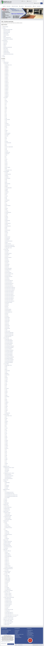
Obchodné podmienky (7, 30)
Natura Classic (7, 318)
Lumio (6, 127)
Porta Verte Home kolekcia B (9, 291)
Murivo (6, 523)
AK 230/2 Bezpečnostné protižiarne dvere (11, 494)
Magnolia (6, 217)
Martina (6, 391)
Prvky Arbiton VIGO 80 (8, 602)
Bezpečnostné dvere (6, 489)
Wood (6, 168)
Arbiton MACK (7, 576)
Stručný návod (6, 41)
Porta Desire (7, 260)
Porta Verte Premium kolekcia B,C (10, 288)
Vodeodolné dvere (7, 509)
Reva (6, 144)
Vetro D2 (6, 101)
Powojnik (6, 232)
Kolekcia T (6, 90)
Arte (5, 104)
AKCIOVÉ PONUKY (5, 26)
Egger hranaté (7, 553)
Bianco (6, 369)
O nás (3, 55)
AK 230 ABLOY (7, 497)
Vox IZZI (6, 586)
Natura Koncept (7, 328)
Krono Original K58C (8, 556)
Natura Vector (7, 321)
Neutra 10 (6, 448)
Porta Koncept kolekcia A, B (9, 283)
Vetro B (6, 163)
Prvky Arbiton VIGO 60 (8, 601)
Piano (6, 138)
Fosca (6, 122)
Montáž (5, 36)
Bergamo (6, 421)
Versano (6, 408)
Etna (6, 426)
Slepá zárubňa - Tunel (8, 64)
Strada (6, 404)
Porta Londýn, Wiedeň (8, 268)
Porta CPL (6, 314)
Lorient (6, 215)
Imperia (6, 381)
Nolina (6, 227)
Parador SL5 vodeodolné (9, 590)
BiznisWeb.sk (41, 644)
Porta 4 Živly (7, 250)
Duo (5, 425)
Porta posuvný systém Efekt (9, 335)
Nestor (6, 131)
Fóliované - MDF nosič (7, 550)
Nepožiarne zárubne (7, 512)
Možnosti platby (6, 33)
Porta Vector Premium (8, 253)
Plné (6, 449)
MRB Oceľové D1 (8, 477)
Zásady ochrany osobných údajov (5, 641)
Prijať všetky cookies (10, 644)
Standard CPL (7, 153)
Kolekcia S (6, 89)
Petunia (6, 231)
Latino (6, 430)
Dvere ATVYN (6, 63)
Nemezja (6, 224)
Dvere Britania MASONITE (9, 358)
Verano (6, 159)
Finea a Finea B (7, 119)
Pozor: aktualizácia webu (7, 37)
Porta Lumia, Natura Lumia (9, 273)
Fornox (5, 490)
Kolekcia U (6, 92)
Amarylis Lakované (8, 174)
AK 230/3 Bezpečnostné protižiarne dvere (11, 496)
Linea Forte (7, 388)
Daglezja (6, 189)
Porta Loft (6, 306)
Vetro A (6, 161)
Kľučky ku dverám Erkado (8, 541)
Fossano (6, 378)
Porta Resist (7, 303)
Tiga (6, 456)
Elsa (6, 111)
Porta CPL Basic (7, 317)
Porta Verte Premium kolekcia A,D (10, 287)
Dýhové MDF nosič (7, 591)
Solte (6, 149)
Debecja (6, 190)
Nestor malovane (7, 133)
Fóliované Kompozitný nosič (8, 568)
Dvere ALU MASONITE (8, 348)
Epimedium (7, 191)
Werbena (6, 242)
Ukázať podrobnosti (3, 643)
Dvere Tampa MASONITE (9, 354)
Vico (6, 157)
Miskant (6, 221)
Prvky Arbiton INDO (8, 598)
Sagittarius (6, 402)
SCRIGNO (5, 535)
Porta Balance (7, 277)
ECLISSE (5, 522)
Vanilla (6, 459)
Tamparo (6, 406)
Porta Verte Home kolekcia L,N (9, 301)
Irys (5, 202)
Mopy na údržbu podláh (7, 623)
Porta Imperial (7, 264)
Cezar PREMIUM (7, 580)
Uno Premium (7, 239)
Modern (6, 130)
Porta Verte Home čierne (8, 276)
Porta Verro (6, 262)
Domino (6, 377)
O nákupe (4, 28)
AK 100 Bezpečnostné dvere (9, 492)
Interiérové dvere (6, 62)
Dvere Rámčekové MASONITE (9, 346)
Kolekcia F (6, 73)
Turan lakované (7, 238)
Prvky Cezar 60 (7, 606)
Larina (6, 384)
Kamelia (6, 208)
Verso (6, 160)
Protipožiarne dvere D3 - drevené (9, 467)
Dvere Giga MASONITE (8, 344)
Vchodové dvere (6, 479)
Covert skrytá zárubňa (8, 187)
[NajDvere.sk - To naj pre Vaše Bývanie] (22, 18)
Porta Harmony (7, 279)
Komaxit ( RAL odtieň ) (8, 515)
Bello (6, 419)
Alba (6, 417)
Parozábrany (6, 548)
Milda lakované (7, 220)
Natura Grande (7, 325)
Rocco (6, 452)
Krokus (6, 209)
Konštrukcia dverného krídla (8, 47)
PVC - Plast (6, 574)
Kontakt (4, 56)
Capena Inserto (7, 370)
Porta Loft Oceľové (8, 275)
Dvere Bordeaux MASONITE (9, 350)
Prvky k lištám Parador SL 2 (9, 612)
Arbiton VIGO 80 (7, 579)
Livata (6, 389)
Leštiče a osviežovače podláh (8, 621)
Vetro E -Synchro (7, 167)
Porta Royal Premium (8, 269)
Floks (6, 194)
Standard (6, 150)
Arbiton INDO (7, 575)
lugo (6, 432)
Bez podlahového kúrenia (8, 546)
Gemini (6, 380)
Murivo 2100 (7, 533)
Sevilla (6, 329)
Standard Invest (7, 152)
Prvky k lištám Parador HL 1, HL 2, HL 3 (10, 616)
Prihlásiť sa (24, 1)
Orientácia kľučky (6, 51)
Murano (6, 447)
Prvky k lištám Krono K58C (9, 609)
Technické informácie (7, 52)
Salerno (6, 403)
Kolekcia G (6, 74)
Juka (6, 206)
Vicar (6, 460)
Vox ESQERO (7, 587)
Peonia (6, 228)
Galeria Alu (6, 123)
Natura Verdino (7, 320)
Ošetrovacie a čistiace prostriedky (8, 619)
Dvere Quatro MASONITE (9, 355)
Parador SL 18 (7, 563)
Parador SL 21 (7, 564)
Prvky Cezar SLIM (7, 605)
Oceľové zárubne (6, 511)
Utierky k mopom (6, 624)
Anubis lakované (7, 178)
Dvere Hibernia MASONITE (9, 361)
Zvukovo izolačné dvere (7, 507)
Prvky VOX (6, 608)
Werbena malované (8, 243)
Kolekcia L (6, 81)
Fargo (6, 118)
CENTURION (7, 485)
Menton (6, 219)
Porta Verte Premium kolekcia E (9, 290)
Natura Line (7, 322)
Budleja (6, 186)
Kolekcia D (6, 70)
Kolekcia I (6, 77)
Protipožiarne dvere (6, 466)
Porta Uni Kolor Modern (8, 302)
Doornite (6, 488)
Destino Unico (7, 374)
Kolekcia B (6, 67)
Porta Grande (7, 261)
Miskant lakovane (7, 223)
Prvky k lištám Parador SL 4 (9, 613)
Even (6, 115)
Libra (6, 385)
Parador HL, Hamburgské (9, 567)
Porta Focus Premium (8, 257)
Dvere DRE (6, 97)
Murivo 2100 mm (7, 526)
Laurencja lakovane (8, 212)
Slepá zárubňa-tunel (8, 336)
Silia (6, 103)
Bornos (6, 422)
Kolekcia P (6, 85)
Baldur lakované (7, 183)
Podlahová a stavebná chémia (8, 617)
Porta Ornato (7, 265)
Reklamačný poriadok (7, 32)
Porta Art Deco (7, 254)
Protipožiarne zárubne (7, 516)
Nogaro (6, 395)
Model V (6, 441)
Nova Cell (6, 135)
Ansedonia (6, 176)
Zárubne (5, 45)
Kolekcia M (7, 82)
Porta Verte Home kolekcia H (9, 298)
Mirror (6, 393)
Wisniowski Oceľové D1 (9, 475)
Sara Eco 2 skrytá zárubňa (9, 146)
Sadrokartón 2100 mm (8, 527)
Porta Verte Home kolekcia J (9, 299)
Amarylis (6, 172)
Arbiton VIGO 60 (7, 578)
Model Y (6, 444)
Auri (5, 105)
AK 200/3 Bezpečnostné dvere (9, 493)
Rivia (6, 145)
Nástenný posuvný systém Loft (9, 245)
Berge (6, 107)
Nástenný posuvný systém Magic (10, 246)
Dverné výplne (6, 48)
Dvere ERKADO (6, 171)
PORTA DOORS (7, 482)
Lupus (6, 433)
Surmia (6, 235)
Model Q (6, 440)
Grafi (6, 126)
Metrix (6, 436)
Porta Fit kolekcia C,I (8, 310)
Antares (6, 418)
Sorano (6, 234)
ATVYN (7, 471)
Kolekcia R (6, 88)
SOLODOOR (7, 486)
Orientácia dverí (17, 636)
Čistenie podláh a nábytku (8, 620)
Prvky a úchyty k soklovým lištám (9, 597)
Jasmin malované (7, 205)
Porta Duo (6, 258)
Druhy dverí (5, 43)
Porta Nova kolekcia (8, 309)
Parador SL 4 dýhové (8, 594)
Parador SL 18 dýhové (8, 595)
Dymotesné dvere (6, 508)
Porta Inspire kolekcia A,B (9, 280)
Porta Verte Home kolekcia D (9, 292)
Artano (6, 366)
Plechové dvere (6, 505)
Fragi (6, 197)
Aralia (6, 179)
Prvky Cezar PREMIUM (8, 604)
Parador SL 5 (7, 561)
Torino (6, 407)
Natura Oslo (7, 324)
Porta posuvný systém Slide (9, 333)
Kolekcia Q (6, 86)
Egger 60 (6, 552)
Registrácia (29, 1)
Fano (6, 116)
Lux (5, 129)
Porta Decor (7, 316)
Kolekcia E (6, 71)
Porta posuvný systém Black (9, 332)
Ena (5, 112)
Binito (6, 108)
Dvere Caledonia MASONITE (9, 359)
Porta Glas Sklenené (8, 272)
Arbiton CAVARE (7, 572)
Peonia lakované (7, 230)
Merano (6, 392)
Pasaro (6, 400)
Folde (6, 120)
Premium (6, 141)
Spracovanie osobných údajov (8, 29)
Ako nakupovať (5, 40)
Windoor (6, 463)
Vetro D (6, 164)
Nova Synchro (7, 134)
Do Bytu (5, 481)
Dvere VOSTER (6, 414)
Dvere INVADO (6, 363)
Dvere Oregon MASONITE (9, 351)
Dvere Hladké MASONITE (9, 340)
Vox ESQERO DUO (8, 589)
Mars (6, 434)
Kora (6, 429)
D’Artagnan (6, 373)
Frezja (6, 198)
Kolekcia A (6, 66)
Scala (6, 148)
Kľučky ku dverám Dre (7, 542)
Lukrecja (6, 216)
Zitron (6, 464)
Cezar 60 (6, 583)
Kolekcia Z (6, 96)
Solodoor (7, 470)
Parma (6, 399)
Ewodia (6, 193)
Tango (6, 455)
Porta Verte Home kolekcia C (9, 294)
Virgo (6, 411)
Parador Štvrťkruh (7, 565)
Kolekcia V (6, 93)
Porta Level (7, 307)
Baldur (6, 182)
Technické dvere (6, 504)
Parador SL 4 (7, 560)
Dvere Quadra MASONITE (9, 343)
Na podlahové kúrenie (7, 545)
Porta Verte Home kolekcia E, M (9, 295)
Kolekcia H (6, 75)
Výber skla (5, 44)
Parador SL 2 (7, 557)
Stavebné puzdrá (6, 520)
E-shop (4, 60)
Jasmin (6, 204)
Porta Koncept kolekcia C (9, 284)
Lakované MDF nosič (7, 571)
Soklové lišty (5, 549)
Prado (6, 451)
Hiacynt (6, 201)
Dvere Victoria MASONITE (9, 362)
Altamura (6, 175)
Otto (6, 137)
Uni (5, 156)
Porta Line (6, 313)
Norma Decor (7, 396)
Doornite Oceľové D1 (9, 478)
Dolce (6, 376)
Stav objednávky (20, 644)
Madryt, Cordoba (7, 331)
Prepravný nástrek (7, 518)
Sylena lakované (7, 236)
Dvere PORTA (6, 249)
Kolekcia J (6, 78)
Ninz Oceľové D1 (8, 474)
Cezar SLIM (7, 582)
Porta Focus (7, 305)
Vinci (6, 462)
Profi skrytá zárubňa (8, 142)
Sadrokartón (7, 531)
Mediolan (6, 445)
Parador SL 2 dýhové (8, 593)
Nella (6, 100)
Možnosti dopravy (4, 634)
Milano (6, 437)
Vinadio (6, 410)
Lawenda (6, 213)
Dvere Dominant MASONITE (9, 347)
